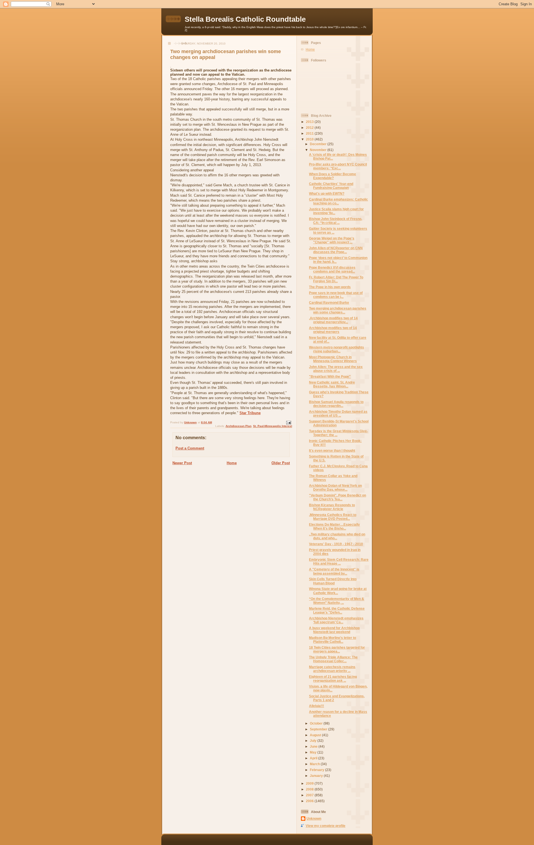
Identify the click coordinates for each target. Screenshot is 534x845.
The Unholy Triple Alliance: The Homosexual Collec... (333, 659)
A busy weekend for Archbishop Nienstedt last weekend (334, 630)
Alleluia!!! (316, 706)
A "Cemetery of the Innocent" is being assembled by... (334, 571)
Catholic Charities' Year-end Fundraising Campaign (331, 185)
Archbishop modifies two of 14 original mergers (333, 329)
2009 (310, 783)
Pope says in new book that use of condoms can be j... (336, 294)
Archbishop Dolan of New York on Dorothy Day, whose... (335, 487)
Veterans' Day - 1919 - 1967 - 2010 (336, 544)
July (313, 740)
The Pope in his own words (330, 287)
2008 (310, 789)
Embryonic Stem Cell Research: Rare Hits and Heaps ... (339, 561)
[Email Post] (288, 422)
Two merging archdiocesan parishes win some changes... (337, 310)
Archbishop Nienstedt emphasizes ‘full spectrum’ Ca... (336, 620)
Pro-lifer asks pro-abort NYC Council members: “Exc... (338, 166)
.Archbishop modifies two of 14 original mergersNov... (333, 320)
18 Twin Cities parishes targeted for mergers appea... (337, 649)
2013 (310, 121)
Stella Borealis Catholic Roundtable (245, 19)
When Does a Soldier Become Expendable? (332, 176)
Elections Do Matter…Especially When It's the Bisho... (334, 526)
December (318, 144)
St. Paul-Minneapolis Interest (272, 426)
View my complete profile (325, 825)
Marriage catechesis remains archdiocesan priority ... (332, 669)
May (313, 752)
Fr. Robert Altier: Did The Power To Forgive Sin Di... (336, 279)
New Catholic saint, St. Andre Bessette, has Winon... (332, 384)
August (316, 735)
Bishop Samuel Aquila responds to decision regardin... (336, 403)
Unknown (313, 818)
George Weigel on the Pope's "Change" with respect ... (331, 240)
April (314, 758)
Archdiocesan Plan (238, 426)
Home (232, 463)
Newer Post (182, 463)
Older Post (280, 463)
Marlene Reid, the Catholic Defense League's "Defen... (337, 610)
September (319, 729)
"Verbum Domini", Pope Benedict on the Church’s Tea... (337, 497)
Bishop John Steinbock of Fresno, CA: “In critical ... (335, 220)
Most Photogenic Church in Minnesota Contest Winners (333, 359)
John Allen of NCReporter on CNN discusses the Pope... (336, 250)
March (315, 764)
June (314, 746)
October (316, 723)
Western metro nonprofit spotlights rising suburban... (336, 349)
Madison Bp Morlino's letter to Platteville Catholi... (332, 639)
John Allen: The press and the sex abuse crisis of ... (336, 368)
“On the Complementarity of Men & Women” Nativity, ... (336, 600)
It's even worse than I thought (332, 450)
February (317, 770)
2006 (310, 801)
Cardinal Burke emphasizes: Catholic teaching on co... (338, 201)
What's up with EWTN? (326, 193)
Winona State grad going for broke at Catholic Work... (338, 590)
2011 (310, 133)
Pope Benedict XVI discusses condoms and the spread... (332, 269)
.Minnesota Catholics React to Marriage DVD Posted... (332, 516)
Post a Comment (189, 448)
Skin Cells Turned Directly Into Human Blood (333, 581)
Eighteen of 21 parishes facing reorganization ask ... (333, 678)
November (318, 150)
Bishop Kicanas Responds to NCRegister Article (332, 507)
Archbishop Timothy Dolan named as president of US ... (338, 413)
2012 (310, 127)
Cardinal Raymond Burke (329, 302)
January (317, 775)
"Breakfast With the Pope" (330, 376)
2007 (310, 795)
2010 (310, 139)
